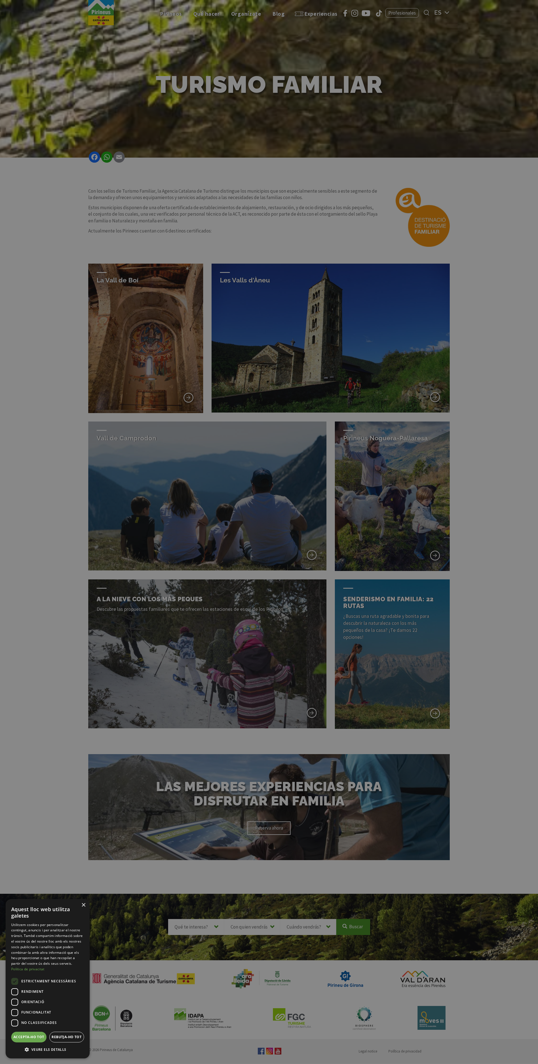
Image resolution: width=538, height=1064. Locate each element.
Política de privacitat (28, 969)
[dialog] (48, 978)
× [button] (83, 905)
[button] (47, 1049)
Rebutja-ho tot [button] (67, 1037)
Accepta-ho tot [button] (28, 1037)
